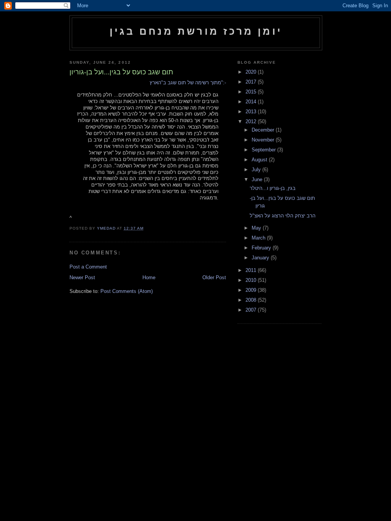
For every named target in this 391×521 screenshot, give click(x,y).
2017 (252, 82)
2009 (252, 290)
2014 (252, 102)
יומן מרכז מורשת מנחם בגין (196, 31)
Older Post (214, 277)
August (260, 159)
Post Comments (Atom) (126, 291)
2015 (252, 92)
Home (148, 277)
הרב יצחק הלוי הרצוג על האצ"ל (282, 216)
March (259, 238)
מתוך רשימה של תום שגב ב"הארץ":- (188, 82)
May (257, 228)
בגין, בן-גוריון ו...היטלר (273, 188)
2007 (252, 310)
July (257, 169)
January (261, 257)
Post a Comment (88, 267)
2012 (252, 121)
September (264, 150)
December (264, 130)
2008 (252, 300)
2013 (252, 111)
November (264, 140)
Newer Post (82, 277)
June (258, 179)
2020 (252, 72)
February (262, 248)
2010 (252, 280)
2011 (252, 270)
